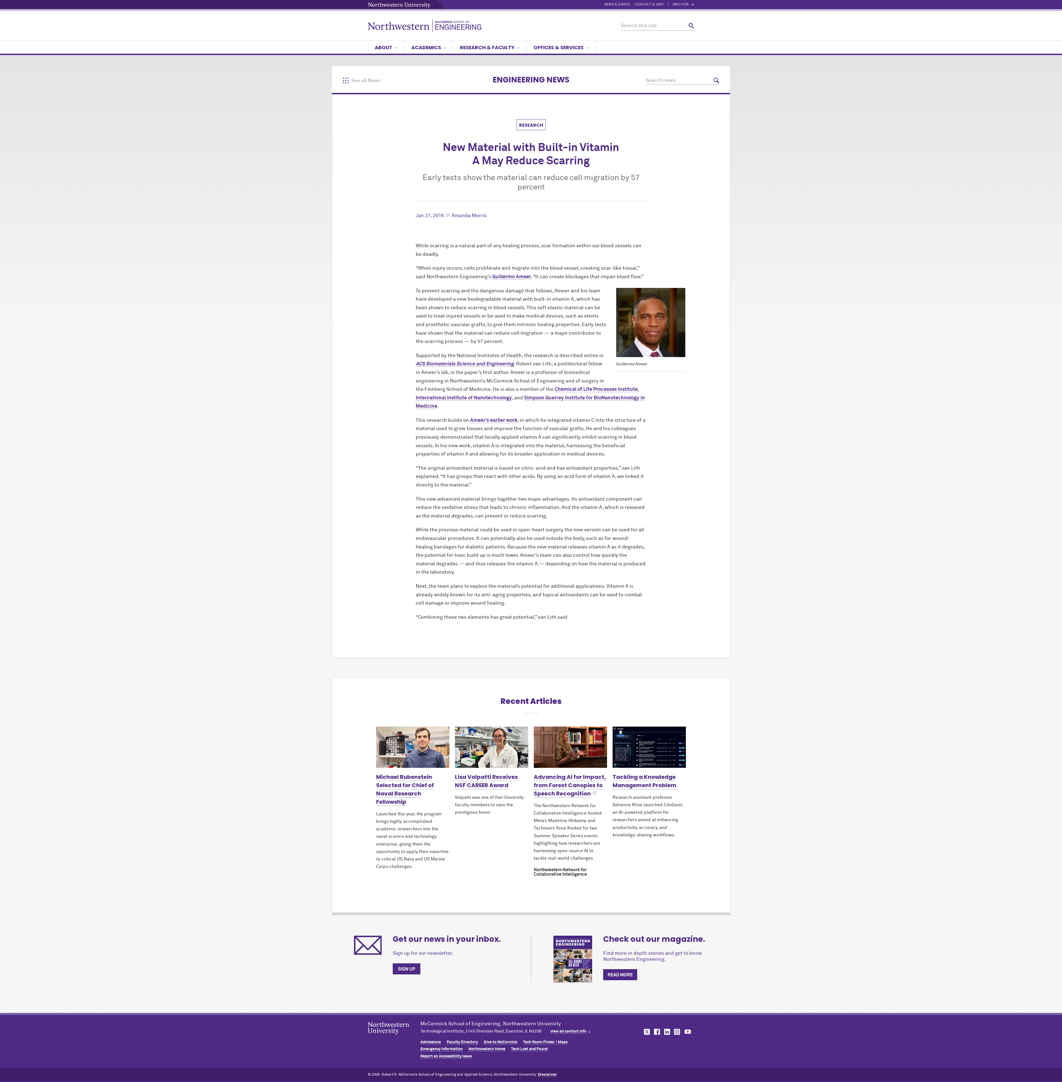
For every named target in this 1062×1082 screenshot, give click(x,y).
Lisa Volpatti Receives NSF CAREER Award (486, 781)
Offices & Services (558, 47)
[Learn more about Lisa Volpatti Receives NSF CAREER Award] (491, 747)
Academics (426, 47)
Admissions (430, 1042)
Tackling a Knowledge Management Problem (644, 781)
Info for (681, 4)
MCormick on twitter (646, 1031)
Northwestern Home (486, 1049)
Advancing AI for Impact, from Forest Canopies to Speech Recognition (570, 785)
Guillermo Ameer (511, 276)
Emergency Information (441, 1049)
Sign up (406, 969)
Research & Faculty (487, 47)
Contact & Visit (649, 4)
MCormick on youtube (688, 1031)
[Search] (691, 26)
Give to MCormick (500, 1042)
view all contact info (568, 1031)
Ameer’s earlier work (493, 420)
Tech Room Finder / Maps (545, 1042)
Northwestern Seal (394, 1037)
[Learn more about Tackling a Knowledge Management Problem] (649, 747)
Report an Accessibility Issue (446, 1056)
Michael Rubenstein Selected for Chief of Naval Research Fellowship (405, 789)
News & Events (617, 4)
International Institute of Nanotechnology (464, 398)
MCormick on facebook (656, 1031)
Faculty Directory (462, 1042)
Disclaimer (547, 1074)
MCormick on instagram (677, 1031)
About (383, 47)
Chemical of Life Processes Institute (596, 389)
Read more (620, 975)
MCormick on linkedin (667, 1031)
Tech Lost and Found (529, 1049)
